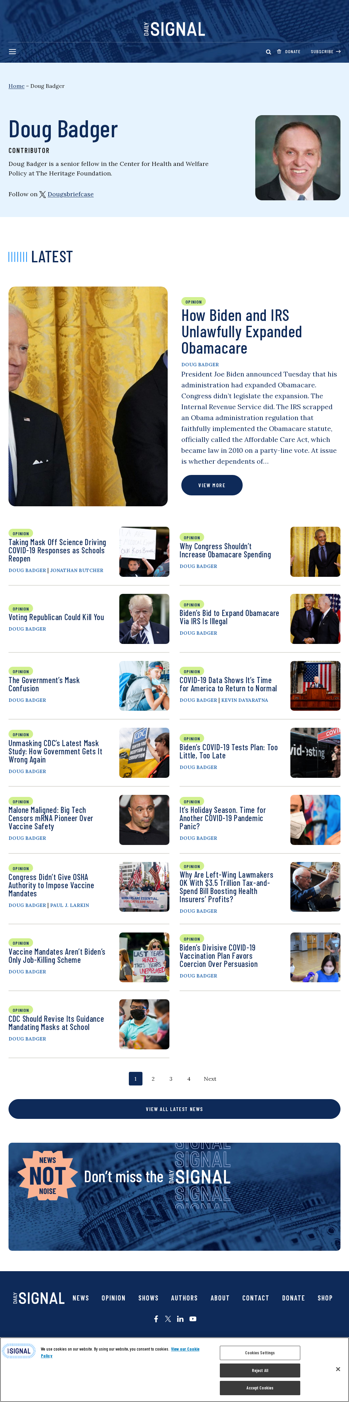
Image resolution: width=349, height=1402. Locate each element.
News (81, 1298)
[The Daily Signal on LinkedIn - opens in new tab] (180, 1319)
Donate (293, 1298)
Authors (184, 1298)
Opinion (114, 1298)
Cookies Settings (260, 1352)
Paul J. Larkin (69, 905)
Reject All (260, 1370)
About (220, 1298)
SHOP (325, 1298)
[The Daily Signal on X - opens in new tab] (168, 1319)
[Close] (338, 1369)
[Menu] (12, 51)
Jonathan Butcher (76, 570)
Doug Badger (200, 364)
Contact (256, 1298)
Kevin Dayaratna (244, 700)
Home (17, 85)
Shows (148, 1298)
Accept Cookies (259, 1387)
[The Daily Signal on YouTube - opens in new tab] (192, 1318)
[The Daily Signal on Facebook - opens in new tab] (156, 1318)
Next (210, 1078)
